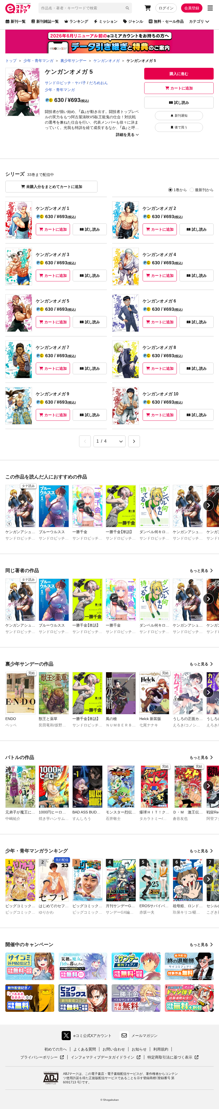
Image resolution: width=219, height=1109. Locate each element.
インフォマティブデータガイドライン (102, 1057)
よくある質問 (84, 1049)
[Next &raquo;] (134, 441)
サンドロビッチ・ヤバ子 (65, 83)
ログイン (166, 8)
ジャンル (135, 21)
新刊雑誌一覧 (47, 21)
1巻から (180, 190)
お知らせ (139, 1049)
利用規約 (160, 1049)
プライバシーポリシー (42, 1057)
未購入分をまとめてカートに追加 (54, 186)
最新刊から (204, 190)
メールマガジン (144, 1035)
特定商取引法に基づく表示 (173, 1057)
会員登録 (191, 8)
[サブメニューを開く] (210, 8)
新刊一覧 (18, 21)
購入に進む (179, 74)
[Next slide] (208, 505)
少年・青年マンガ (60, 90)
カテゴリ (196, 21)
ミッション (108, 21)
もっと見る (199, 570)
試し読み (181, 102)
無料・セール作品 (169, 21)
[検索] (127, 8)
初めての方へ (55, 1049)
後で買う (181, 127)
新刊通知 (181, 115)
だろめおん (98, 83)
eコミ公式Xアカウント (88, 1036)
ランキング (78, 21)
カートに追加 (181, 88)
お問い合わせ (114, 1049)
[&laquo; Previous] (85, 441)
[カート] (147, 8)
